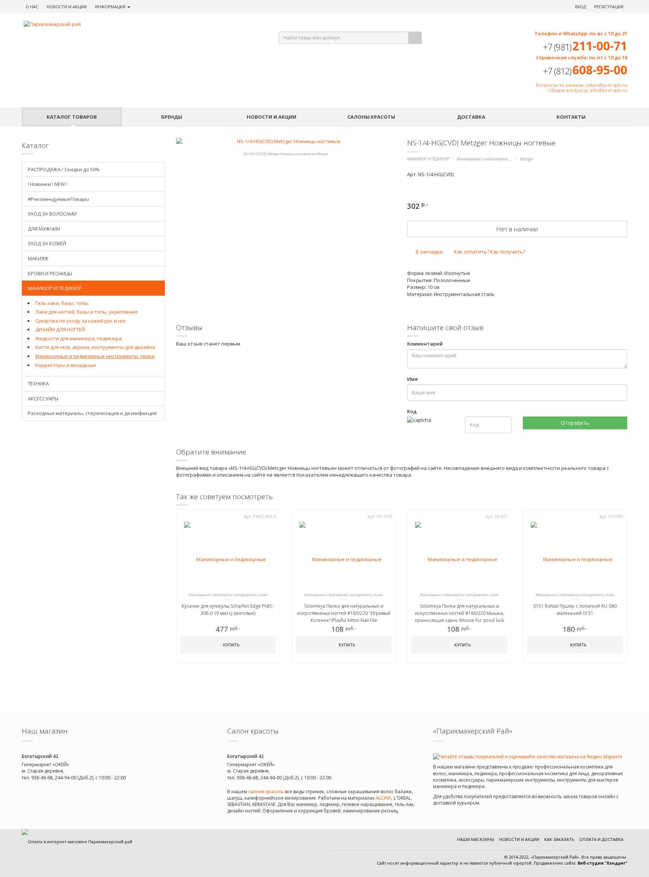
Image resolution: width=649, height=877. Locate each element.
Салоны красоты (371, 116)
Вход (580, 6)
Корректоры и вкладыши (65, 365)
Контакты (571, 116)
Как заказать (559, 839)
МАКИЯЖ (38, 258)
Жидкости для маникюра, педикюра (78, 338)
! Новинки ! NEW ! (47, 184)
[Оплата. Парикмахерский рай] (77, 841)
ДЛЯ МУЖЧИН (44, 228)
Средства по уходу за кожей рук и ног (80, 320)
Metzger (526, 159)
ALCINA (383, 798)
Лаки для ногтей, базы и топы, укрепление (86, 311)
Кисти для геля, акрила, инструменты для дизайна (95, 347)
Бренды (171, 116)
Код (412, 411)
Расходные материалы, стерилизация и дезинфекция (92, 413)
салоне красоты (266, 791)
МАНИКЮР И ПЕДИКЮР (428, 159)
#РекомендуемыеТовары (58, 199)
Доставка (471, 116)
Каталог (72, 116)
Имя (412, 379)
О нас (32, 6)
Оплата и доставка (601, 839)
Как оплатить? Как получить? (489, 251)
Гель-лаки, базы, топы (61, 303)
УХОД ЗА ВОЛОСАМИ (52, 213)
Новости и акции (271, 116)
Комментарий (425, 343)
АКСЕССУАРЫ (43, 398)
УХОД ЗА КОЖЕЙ (47, 243)
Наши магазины (475, 839)
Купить (231, 645)
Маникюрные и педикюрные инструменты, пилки (503, 159)
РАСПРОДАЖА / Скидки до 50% (64, 169)
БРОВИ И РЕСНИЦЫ (50, 273)
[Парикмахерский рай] (141, 24)
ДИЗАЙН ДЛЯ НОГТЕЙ (60, 329)
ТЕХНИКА (38, 383)
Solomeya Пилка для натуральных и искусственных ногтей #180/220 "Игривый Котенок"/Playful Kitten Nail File (344, 613)
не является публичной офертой (497, 863)
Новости (67, 6)
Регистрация (608, 6)
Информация (111, 6)
